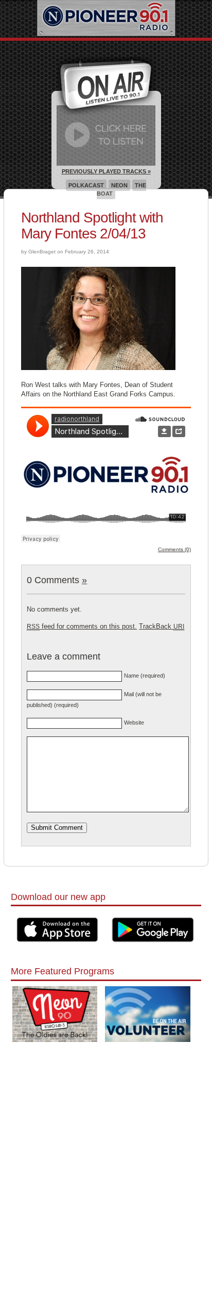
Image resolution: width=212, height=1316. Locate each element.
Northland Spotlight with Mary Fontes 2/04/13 (92, 226)
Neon (119, 185)
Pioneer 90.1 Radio (106, 19)
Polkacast (86, 185)
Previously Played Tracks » (106, 171)
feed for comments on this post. (82, 626)
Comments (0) (174, 549)
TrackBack (161, 626)
